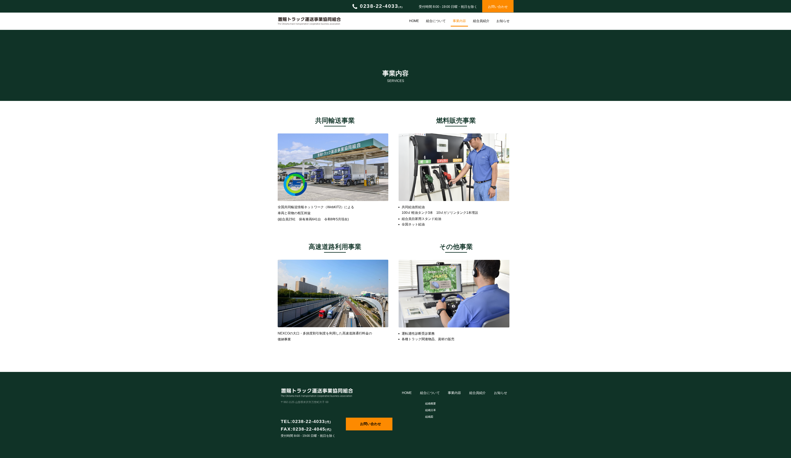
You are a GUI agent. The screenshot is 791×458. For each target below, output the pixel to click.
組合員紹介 (481, 21)
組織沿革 (430, 410)
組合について (436, 21)
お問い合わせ (370, 424)
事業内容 (459, 21)
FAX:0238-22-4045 (306, 429)
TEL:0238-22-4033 (306, 421)
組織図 (429, 416)
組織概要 (430, 403)
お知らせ (503, 21)
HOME (414, 21)
